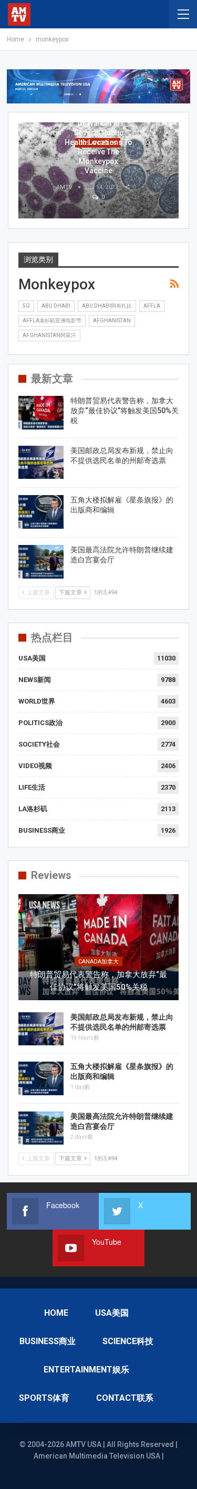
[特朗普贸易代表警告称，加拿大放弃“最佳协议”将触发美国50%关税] (41, 412)
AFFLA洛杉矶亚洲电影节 (52, 320)
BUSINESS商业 (41, 830)
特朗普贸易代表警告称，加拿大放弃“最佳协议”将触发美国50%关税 (124, 410)
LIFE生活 (31, 787)
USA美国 (32, 658)
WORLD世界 (36, 701)
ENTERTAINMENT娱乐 (86, 1370)
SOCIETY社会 (39, 744)
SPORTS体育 (44, 1398)
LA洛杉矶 (32, 809)
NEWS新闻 (34, 680)
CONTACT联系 (124, 1398)
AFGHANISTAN (112, 320)
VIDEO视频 (35, 766)
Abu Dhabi (56, 306)
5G (26, 306)
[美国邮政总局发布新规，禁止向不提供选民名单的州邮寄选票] (41, 462)
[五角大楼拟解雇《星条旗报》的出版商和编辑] (41, 512)
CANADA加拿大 (98, 961)
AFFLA (151, 306)
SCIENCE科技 (127, 1341)
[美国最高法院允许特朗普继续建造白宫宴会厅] (41, 562)
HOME (56, 1313)
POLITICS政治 (40, 723)
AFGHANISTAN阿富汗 (49, 335)
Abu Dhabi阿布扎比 (107, 306)
